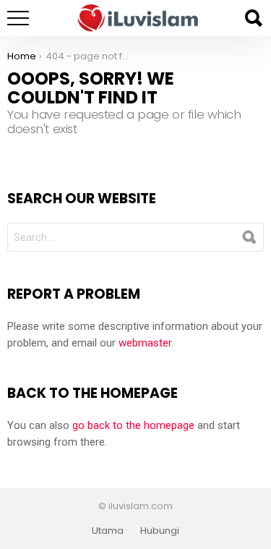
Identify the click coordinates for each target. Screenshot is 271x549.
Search (253, 18)
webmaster (145, 342)
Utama (108, 531)
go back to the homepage (133, 425)
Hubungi (159, 531)
